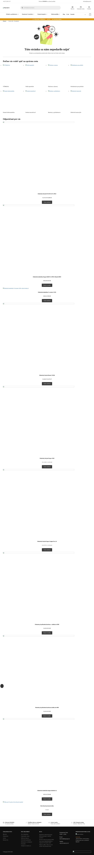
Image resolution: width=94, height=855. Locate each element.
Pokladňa (89, 8)
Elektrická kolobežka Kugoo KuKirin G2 (47, 790)
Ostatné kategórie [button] (41, 14)
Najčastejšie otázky (80, 8)
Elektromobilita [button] (55, 14)
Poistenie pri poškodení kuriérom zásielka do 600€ (47, 707)
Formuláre (23, 843)
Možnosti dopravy (25, 838)
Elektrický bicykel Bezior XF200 (47, 375)
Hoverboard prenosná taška (47, 806)
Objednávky (5, 836)
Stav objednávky (24, 834)
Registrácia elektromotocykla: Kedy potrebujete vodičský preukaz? (45, 836)
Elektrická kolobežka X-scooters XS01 (47, 292)
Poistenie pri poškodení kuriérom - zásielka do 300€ (47, 624)
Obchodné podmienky (26, 840)
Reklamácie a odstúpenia (26, 841)
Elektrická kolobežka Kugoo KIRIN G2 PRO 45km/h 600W (47, 276)
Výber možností (47, 202)
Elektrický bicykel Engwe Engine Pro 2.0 (47, 541)
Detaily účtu (5, 840)
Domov (4, 21)
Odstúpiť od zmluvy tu (26, 845)
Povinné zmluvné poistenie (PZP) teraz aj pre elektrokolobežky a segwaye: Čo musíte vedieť (46, 841)
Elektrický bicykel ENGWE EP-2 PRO (47, 193)
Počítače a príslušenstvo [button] (11, 14)
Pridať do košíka (47, 285)
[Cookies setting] (2, 686)
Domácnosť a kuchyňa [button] (27, 14)
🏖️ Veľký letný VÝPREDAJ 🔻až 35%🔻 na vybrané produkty (47, 19)
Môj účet (72, 8)
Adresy (4, 838)
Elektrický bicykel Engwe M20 (47, 458)
